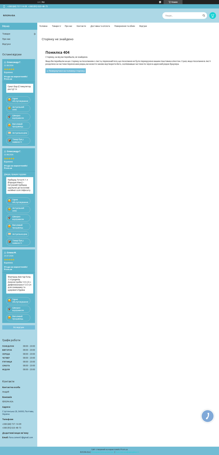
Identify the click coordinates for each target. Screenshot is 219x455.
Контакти (81, 26)
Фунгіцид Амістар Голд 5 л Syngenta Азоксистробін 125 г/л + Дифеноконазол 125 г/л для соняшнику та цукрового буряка (19, 283)
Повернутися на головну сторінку (67, 71)
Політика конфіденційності (127, 452)
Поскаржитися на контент (102, 452)
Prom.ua (124, 449)
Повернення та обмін (124, 26)
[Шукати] (203, 15)
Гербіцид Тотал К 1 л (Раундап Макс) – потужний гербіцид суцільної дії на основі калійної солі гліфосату (19, 185)
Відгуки (143, 26)
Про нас (68, 26)
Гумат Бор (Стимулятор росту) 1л (19, 87)
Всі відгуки (18, 327)
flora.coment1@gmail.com (21, 437)
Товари (55, 26)
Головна (43, 26)
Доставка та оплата (100, 26)
